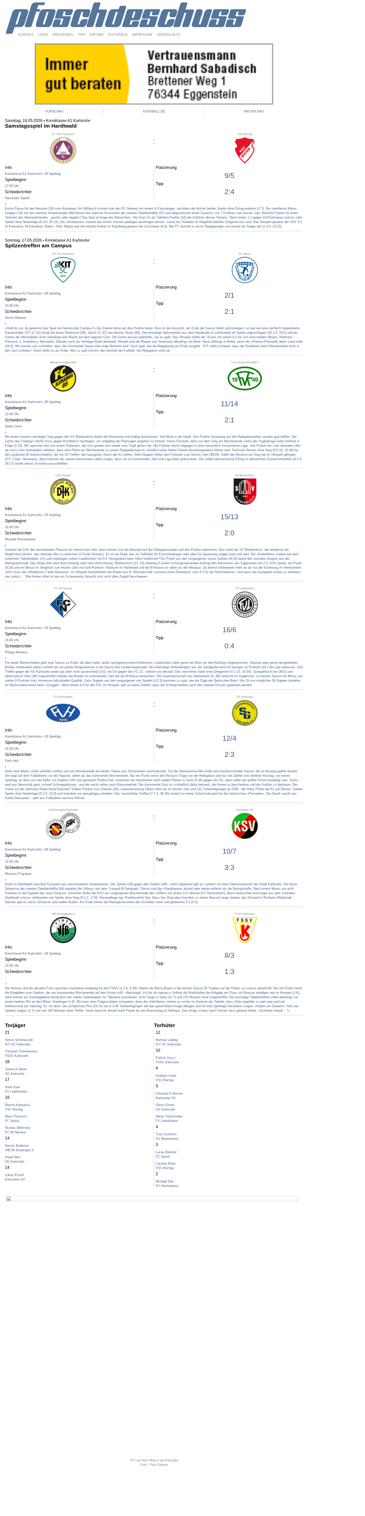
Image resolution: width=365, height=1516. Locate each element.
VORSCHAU (54, 111)
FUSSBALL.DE (154, 111)
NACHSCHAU (254, 111)
